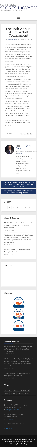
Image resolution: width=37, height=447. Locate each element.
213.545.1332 (9, 419)
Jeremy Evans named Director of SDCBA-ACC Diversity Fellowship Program (18, 192)
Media (7, 393)
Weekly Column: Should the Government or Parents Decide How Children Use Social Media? (18, 225)
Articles (9, 133)
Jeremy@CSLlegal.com (12, 409)
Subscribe (8, 390)
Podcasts (20, 393)
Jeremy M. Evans (12, 39)
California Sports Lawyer (24, 439)
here (18, 126)
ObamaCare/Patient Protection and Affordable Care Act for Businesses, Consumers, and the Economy (19, 184)
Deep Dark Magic (22, 444)
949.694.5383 (9, 428)
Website (19, 153)
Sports (13, 393)
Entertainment (24, 390)
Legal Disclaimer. (21, 441)
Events (27, 393)
